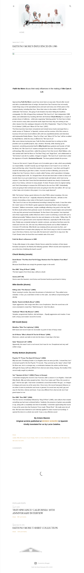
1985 (18, 438)
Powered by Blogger (44, 563)
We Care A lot (65, 438)
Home (21, 32)
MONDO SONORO (50, 421)
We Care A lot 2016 (18, 440)
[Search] (70, 6)
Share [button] (14, 435)
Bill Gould (23, 438)
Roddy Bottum (56, 438)
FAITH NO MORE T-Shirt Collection (35, 527)
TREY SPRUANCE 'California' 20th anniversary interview (33, 511)
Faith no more (39, 438)
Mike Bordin (47, 438)
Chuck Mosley (30, 438)
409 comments (22, 531)
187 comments (21, 517)
